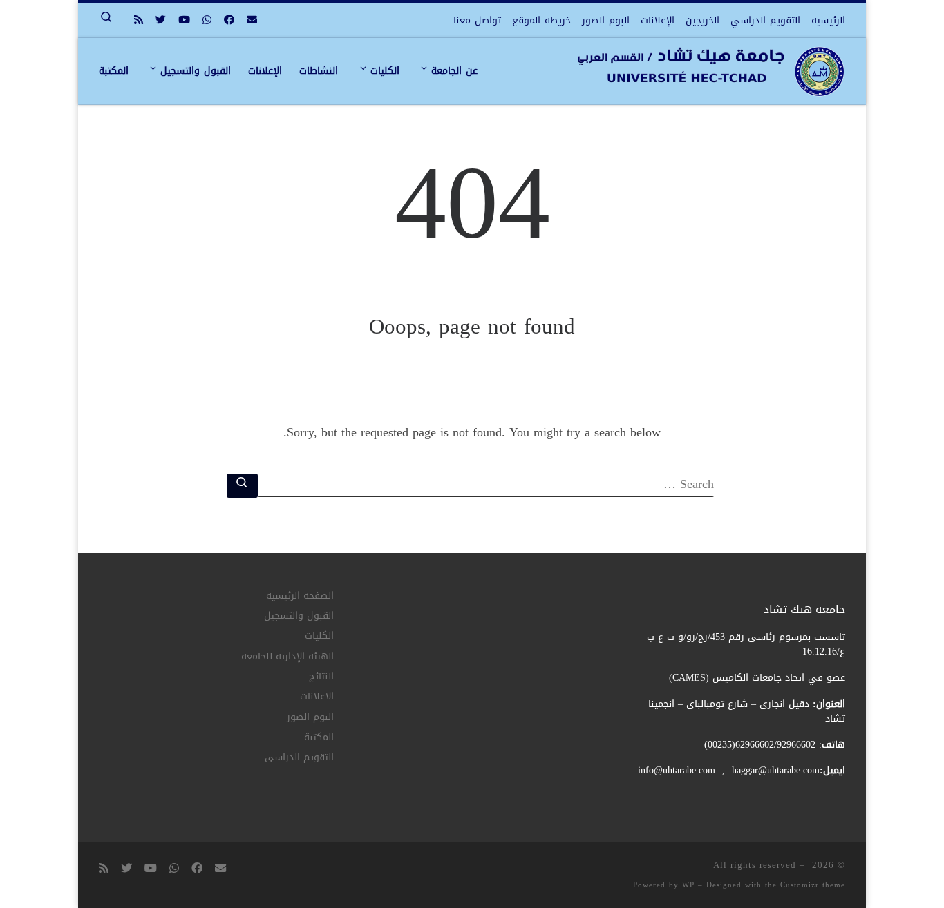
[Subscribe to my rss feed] (138, 20)
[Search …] (242, 486)
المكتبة (319, 738)
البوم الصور (310, 718)
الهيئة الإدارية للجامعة (287, 657)
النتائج (321, 677)
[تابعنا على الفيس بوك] (229, 20)
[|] (710, 78)
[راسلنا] (252, 20)
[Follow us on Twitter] (160, 20)
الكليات (319, 636)
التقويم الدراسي (299, 758)
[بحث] (486, 485)
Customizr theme (812, 885)
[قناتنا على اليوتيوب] (184, 20)
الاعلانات (317, 697)
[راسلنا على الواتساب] (206, 20)
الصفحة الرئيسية (300, 596)
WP (688, 885)
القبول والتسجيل (299, 616)
